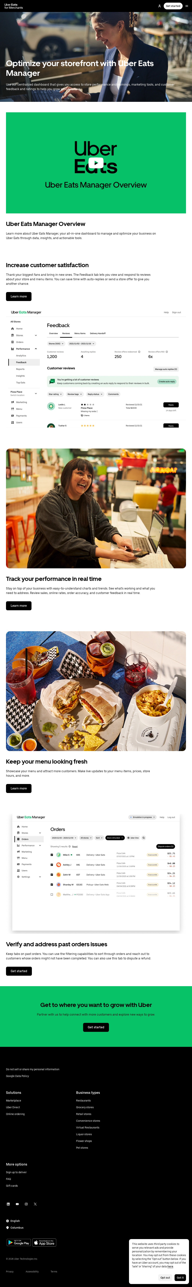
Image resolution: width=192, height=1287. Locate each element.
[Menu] (186, 6)
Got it (180, 1277)
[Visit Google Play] (19, 1243)
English (15, 1220)
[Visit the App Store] (44, 1243)
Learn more (19, 296)
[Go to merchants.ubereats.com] (13, 6)
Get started (173, 5)
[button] (96, 163)
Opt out (165, 1277)
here (170, 1266)
